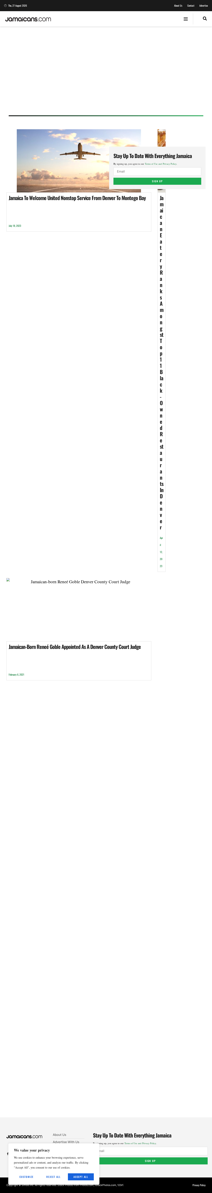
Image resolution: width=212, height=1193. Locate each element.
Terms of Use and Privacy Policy (160, 163)
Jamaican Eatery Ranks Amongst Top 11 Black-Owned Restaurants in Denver (161, 362)
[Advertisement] (106, 75)
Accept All (80, 1177)
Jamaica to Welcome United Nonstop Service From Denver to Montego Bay (77, 198)
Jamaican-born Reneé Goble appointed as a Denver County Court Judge (75, 646)
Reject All (53, 1177)
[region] (53, 1164)
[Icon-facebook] (7, 1153)
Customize (26, 1177)
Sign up (157, 181)
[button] (185, 19)
